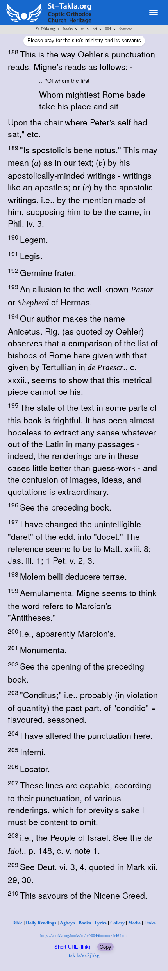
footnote (125, 29)
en (82, 29)
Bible (17, 923)
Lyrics (101, 923)
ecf (95, 29)
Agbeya (67, 923)
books (68, 29)
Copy (105, 946)
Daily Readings (41, 923)
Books (85, 923)
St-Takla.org (45, 29)
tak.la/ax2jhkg (84, 955)
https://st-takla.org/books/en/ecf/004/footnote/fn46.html (84, 935)
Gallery (117, 923)
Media (134, 923)
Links (150, 923)
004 (108, 29)
